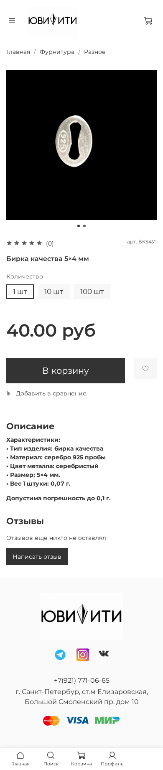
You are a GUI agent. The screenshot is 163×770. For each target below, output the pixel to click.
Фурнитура (57, 52)
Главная (18, 52)
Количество (24, 276)
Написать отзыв (37, 556)
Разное (95, 52)
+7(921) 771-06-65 (82, 680)
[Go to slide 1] (78, 226)
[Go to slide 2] (84, 226)
